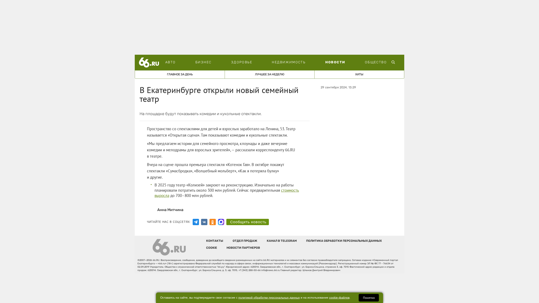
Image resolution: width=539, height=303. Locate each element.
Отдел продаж (245, 241)
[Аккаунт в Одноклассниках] (212, 222)
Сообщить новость (248, 222)
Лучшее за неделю (269, 74)
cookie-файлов (339, 297)
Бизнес (203, 62)
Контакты (214, 241)
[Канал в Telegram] (196, 222)
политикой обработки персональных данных (269, 297)
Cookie (211, 248)
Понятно (369, 297)
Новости (335, 62)
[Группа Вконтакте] (204, 222)
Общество (376, 62)
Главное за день (180, 74)
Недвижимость (289, 62)
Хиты (359, 74)
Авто (170, 62)
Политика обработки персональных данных (344, 241)
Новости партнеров (243, 248)
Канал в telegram (282, 241)
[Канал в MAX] (221, 222)
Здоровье (241, 62)
